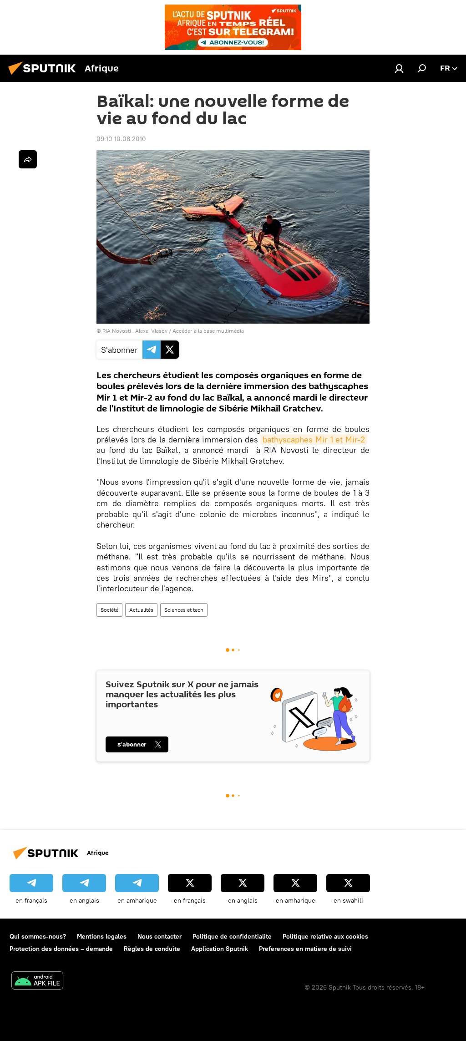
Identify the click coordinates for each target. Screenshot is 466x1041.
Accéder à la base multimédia (208, 330)
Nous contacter (159, 936)
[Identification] (399, 68)
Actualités (141, 609)
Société (109, 609)
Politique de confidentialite (232, 936)
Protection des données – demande (61, 949)
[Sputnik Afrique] (45, 76)
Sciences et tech (183, 609)
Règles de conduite (152, 949)
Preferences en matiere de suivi (305, 949)
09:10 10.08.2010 (121, 139)
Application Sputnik (219, 949)
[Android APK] (37, 981)
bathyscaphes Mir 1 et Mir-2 (314, 439)
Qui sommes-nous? (38, 936)
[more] (28, 159)
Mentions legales (102, 936)
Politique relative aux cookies (325, 936)
